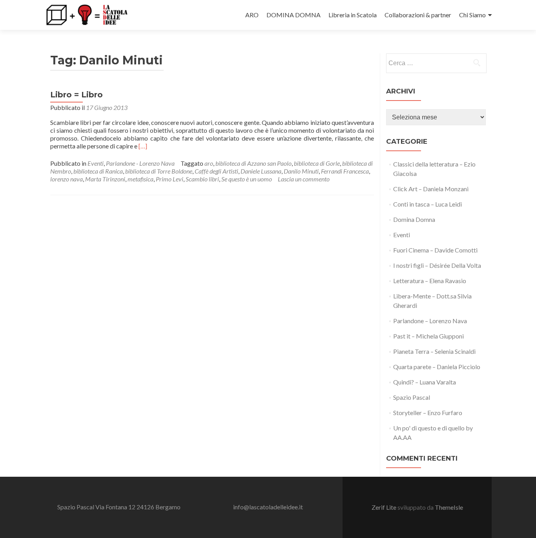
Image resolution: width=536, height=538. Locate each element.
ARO (252, 14)
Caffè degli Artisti (216, 171)
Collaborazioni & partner (418, 14)
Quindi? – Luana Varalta (424, 382)
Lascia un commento (304, 179)
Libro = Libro (76, 94)
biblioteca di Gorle (317, 163)
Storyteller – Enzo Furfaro (427, 412)
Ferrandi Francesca (345, 171)
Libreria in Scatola (352, 14)
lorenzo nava (66, 179)
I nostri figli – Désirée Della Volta (437, 265)
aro (208, 163)
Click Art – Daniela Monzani (431, 188)
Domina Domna (414, 219)
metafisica (140, 179)
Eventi (96, 163)
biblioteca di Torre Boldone (158, 171)
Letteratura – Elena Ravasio (429, 280)
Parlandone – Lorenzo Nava (430, 320)
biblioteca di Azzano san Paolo (253, 163)
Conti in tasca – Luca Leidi (427, 204)
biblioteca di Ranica (98, 171)
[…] (143, 146)
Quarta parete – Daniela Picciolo (436, 366)
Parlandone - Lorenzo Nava (140, 163)
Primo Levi (169, 179)
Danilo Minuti (301, 171)
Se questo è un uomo (246, 179)
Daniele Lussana (261, 171)
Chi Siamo (472, 14)
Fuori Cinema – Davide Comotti (435, 250)
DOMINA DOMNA (293, 14)
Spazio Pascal (411, 397)
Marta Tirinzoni (105, 179)
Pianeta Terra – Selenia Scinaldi (434, 351)
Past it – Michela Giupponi (428, 336)
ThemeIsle (449, 507)
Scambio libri (202, 179)
